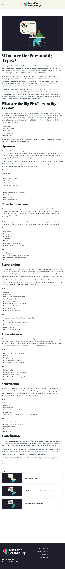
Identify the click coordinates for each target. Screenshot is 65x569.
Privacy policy (43, 548)
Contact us (44, 554)
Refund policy (43, 557)
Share (5, 464)
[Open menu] (1, 5)
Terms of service (43, 551)
